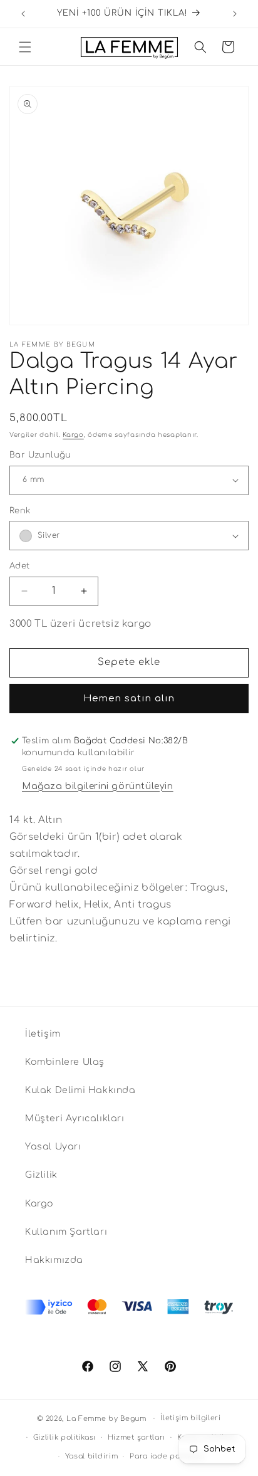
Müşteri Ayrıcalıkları (75, 1118)
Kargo (73, 434)
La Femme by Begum (106, 1419)
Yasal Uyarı (53, 1146)
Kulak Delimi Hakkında (80, 1090)
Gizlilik (41, 1175)
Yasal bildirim (91, 1456)
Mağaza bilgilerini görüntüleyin (97, 786)
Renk (20, 510)
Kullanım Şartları (66, 1232)
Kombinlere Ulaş (65, 1062)
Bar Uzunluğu (40, 455)
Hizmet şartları (137, 1437)
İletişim (43, 1034)
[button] (25, 47)
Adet (19, 566)
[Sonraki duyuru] (235, 14)
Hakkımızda (54, 1260)
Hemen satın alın (129, 698)
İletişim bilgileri (190, 1418)
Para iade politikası (167, 1456)
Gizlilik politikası (64, 1437)
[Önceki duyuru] (23, 14)
